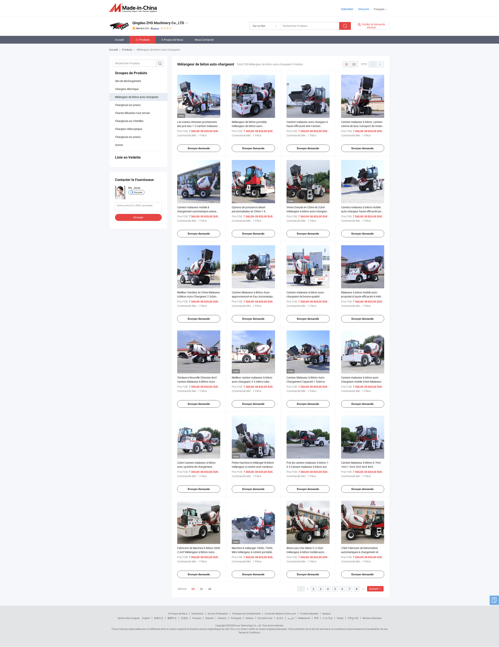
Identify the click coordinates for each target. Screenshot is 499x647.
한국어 (279, 618)
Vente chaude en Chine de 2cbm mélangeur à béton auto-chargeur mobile (307, 211)
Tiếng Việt (353, 618)
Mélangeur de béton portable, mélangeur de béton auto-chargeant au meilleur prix (249, 126)
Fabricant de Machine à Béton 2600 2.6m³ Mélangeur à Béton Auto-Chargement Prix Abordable (198, 552)
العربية (291, 618)
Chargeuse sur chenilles (129, 121)
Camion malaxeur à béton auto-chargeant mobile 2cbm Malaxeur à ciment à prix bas (362, 381)
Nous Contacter (204, 39)
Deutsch (222, 618)
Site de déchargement (128, 81)
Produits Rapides (309, 613)
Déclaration (197, 613)
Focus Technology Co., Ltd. (248, 625)
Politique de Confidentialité (246, 613)
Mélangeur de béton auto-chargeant (136, 97)
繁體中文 (172, 618)
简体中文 (158, 618)
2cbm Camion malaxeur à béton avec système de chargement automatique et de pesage (196, 467)
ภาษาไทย (328, 618)
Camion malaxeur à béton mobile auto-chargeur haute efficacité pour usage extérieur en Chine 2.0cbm (362, 211)
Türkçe (340, 618)
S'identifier (347, 9)
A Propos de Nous (172, 39)
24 (193, 589)
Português (236, 618)
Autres (119, 145)
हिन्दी (316, 618)
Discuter (138, 192)
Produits (144, 39)
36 (201, 589)
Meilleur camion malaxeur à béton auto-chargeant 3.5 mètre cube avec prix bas (252, 381)
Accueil (119, 39)
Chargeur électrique (127, 89)
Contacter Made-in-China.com (280, 613)
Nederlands (304, 618)
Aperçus (326, 613)
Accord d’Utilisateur (218, 613)
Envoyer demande (199, 148)
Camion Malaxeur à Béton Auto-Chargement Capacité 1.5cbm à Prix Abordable (306, 381)
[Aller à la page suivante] (380, 64)
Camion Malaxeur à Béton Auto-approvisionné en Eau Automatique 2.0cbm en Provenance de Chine (253, 296)
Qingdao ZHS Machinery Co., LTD (158, 23)
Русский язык (265, 618)
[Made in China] (134, 7)
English (146, 618)
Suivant (373, 589)
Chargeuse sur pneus (128, 105)
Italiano (250, 618)
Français (196, 618)
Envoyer (138, 217)
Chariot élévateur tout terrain (132, 113)
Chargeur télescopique (128, 129)
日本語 (184, 618)
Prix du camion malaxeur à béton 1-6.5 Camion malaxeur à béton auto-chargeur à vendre (308, 467)
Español (209, 618)
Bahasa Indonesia (372, 618)
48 (209, 589)
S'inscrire (363, 9)
